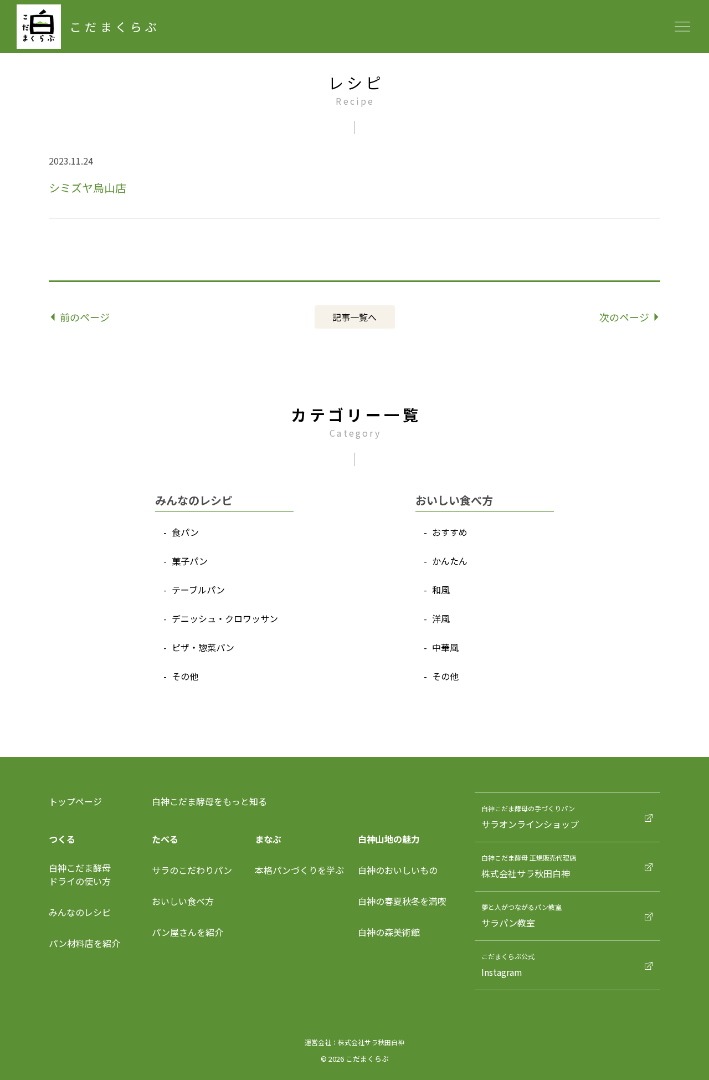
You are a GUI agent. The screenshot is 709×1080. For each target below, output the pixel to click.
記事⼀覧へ (354, 317)
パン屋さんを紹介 (187, 932)
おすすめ (449, 532)
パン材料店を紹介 (84, 943)
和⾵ (441, 589)
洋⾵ (441, 618)
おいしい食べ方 (183, 901)
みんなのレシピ (80, 912)
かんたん (449, 560)
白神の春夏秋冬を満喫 (402, 901)
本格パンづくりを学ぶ (299, 870)
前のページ (85, 317)
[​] (686, 796)
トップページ (75, 801)
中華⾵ (445, 647)
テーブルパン (198, 589)
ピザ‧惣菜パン (203, 647)
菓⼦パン (190, 560)
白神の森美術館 (389, 932)
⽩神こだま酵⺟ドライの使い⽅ (80, 874)
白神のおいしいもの (398, 870)
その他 (185, 676)
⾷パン (185, 532)
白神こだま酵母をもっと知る (209, 801)
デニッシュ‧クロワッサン (225, 618)
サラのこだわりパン (192, 870)
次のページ (624, 317)
